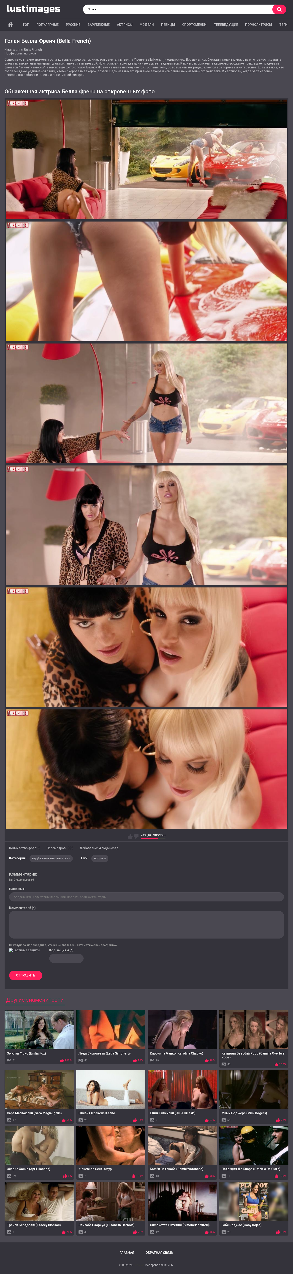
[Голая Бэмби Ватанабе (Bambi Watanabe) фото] (182, 1145)
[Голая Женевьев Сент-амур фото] (111, 1145)
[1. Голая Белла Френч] (146, 159)
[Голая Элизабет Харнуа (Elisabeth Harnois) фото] (111, 1201)
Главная (10, 25)
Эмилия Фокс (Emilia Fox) (26, 1053)
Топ (25, 25)
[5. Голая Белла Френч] (146, 647)
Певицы (168, 25)
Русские (73, 25)
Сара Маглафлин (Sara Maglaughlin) (34, 1113)
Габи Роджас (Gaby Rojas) (242, 1225)
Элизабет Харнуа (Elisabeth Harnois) (107, 1225)
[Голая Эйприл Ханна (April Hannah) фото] (39, 1145)
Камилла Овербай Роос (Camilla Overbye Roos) (253, 1055)
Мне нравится (130, 836)
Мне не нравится (136, 836)
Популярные (47, 25)
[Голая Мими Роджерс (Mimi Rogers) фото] (254, 1089)
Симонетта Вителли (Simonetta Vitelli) (180, 1225)
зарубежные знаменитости (51, 858)
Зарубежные (99, 25)
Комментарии (22, 874)
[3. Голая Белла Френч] (146, 403)
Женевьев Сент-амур (95, 1169)
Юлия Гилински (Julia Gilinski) (172, 1113)
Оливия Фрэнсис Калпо (97, 1113)
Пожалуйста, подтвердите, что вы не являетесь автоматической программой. (63, 945)
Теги (283, 25)
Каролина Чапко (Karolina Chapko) (176, 1053)
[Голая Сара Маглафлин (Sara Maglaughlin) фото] (39, 1089)
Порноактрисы (258, 25)
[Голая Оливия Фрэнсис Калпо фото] (111, 1089)
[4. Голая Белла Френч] (146, 525)
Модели (147, 25)
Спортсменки (194, 25)
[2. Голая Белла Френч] (146, 281)
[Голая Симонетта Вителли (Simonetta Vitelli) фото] (182, 1201)
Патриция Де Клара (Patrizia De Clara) (251, 1169)
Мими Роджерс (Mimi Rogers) (244, 1113)
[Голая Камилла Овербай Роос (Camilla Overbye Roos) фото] (254, 1029)
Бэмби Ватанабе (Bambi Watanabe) (176, 1169)
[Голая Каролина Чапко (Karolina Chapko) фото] (182, 1029)
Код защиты (59, 950)
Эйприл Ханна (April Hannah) (28, 1169)
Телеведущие (226, 25)
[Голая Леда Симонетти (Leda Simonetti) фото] (111, 1029)
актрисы (100, 858)
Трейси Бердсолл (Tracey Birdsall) (34, 1225)
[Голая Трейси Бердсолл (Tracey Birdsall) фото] (39, 1201)
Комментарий (20, 908)
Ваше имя (16, 889)
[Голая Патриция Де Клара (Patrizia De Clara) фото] (254, 1145)
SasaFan (138, 1265)
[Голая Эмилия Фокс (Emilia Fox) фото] (39, 1029)
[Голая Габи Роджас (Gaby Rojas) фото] (254, 1201)
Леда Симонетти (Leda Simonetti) (105, 1053)
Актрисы (125, 25)
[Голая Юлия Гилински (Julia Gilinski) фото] (182, 1089)
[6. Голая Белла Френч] (146, 769)
